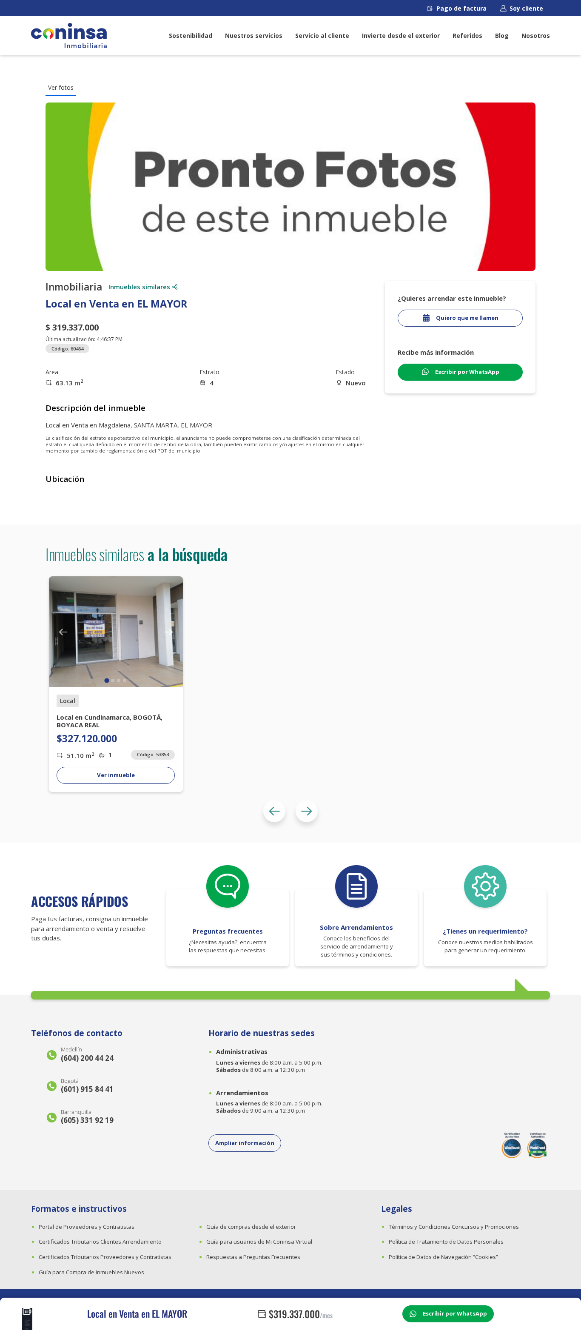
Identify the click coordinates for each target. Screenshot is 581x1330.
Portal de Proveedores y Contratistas (86, 1226)
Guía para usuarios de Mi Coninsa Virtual (259, 1241)
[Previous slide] (274, 811)
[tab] (107, 680)
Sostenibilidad (190, 35)
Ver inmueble (116, 775)
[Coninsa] (69, 35)
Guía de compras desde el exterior (251, 1226)
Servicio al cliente (322, 35)
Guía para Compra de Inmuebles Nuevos (91, 1272)
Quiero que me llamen (467, 318)
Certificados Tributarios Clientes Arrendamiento (100, 1241)
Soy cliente (526, 8)
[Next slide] (307, 811)
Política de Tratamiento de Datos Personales (446, 1241)
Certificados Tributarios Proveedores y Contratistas (105, 1257)
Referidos (467, 35)
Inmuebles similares (139, 286)
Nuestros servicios (253, 35)
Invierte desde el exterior (401, 35)
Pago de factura (461, 8)
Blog (502, 35)
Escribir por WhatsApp (455, 1313)
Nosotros (535, 35)
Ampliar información (244, 1143)
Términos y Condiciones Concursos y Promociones (454, 1226)
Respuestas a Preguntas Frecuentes (253, 1257)
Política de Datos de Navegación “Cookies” (443, 1257)
